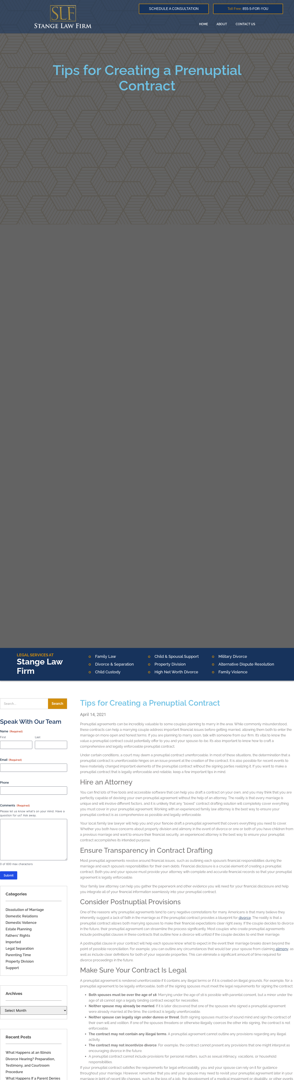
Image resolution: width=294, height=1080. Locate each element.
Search (57, 704)
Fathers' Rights (18, 936)
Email (11, 759)
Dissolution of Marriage (25, 910)
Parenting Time (18, 955)
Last (37, 737)
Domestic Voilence (21, 923)
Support (12, 968)
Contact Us (245, 24)
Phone (4, 782)
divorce (245, 918)
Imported (13, 942)
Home (203, 24)
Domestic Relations (22, 916)
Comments (15, 805)
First (3, 737)
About (222, 24)
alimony (282, 949)
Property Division (20, 961)
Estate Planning (19, 929)
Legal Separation (20, 948)
